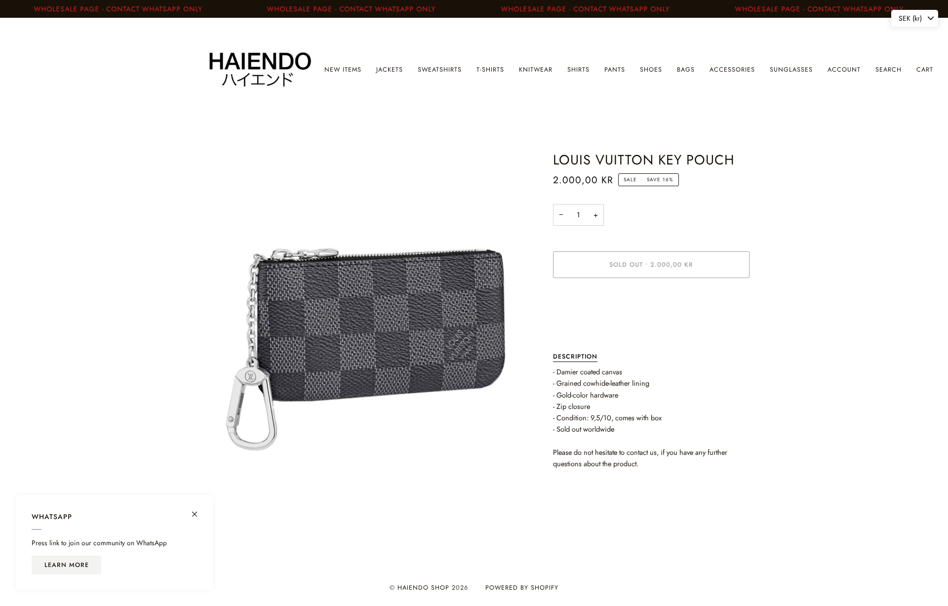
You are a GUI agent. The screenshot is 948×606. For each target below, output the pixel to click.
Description (575, 356)
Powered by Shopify (521, 587)
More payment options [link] (586, 325)
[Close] (198, 510)
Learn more (66, 565)
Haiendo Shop (423, 587)
